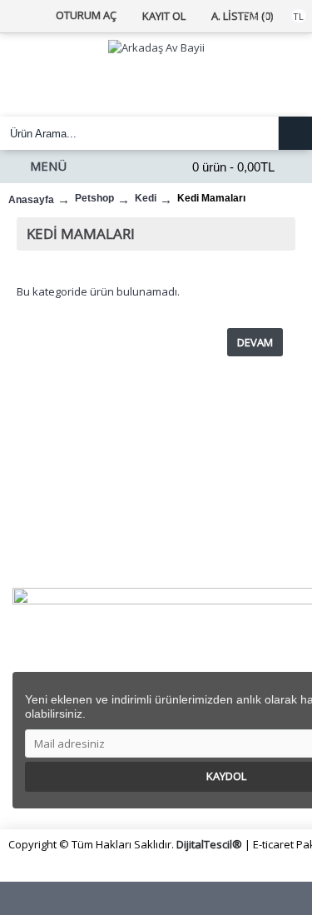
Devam (255, 342)
